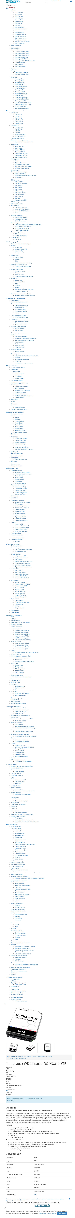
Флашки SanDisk (20, 593)
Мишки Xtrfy (18, 481)
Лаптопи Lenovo (19, 27)
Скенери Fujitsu (19, 752)
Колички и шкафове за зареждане (21, 244)
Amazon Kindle (19, 257)
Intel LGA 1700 (19, 127)
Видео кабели (15, 989)
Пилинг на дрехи (20, 891)
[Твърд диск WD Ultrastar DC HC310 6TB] (39, 1024)
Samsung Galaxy (20, 282)
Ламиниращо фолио (21, 812)
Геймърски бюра (16, 533)
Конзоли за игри (16, 349)
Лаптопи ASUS (19, 21)
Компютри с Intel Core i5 (22, 53)
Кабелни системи (16, 654)
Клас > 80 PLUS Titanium (22, 211)
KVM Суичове (15, 979)
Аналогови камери (20, 695)
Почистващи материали (18, 804)
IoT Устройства (15, 620)
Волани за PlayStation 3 (22, 526)
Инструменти (15, 797)
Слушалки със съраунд (22, 508)
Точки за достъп (16, 641)
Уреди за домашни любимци (19, 876)
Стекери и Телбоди (17, 775)
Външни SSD (15, 568)
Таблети (13, 245)
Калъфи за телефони (21, 291)
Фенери (17, 900)
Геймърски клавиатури (21, 447)
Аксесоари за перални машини (20, 943)
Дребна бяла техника (17, 882)
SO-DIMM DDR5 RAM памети (23, 166)
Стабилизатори (15, 785)
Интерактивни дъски (17, 789)
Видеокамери (15, 300)
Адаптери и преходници (18, 983)
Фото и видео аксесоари (22, 359)
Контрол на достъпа (17, 768)
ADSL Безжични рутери (22, 638)
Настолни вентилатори (18, 864)
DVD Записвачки (20, 234)
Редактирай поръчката (12, 1201)
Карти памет (15, 599)
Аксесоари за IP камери (22, 693)
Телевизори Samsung (21, 305)
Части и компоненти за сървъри (24, 690)
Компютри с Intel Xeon (21, 57)
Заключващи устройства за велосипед (26, 964)
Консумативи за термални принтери (25, 736)
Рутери (13, 650)
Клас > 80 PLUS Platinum (22, 209)
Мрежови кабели (16, 999)
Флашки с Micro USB (21, 586)
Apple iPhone (18, 280)
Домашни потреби (16, 930)
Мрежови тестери (16, 679)
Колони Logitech (19, 378)
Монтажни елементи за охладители (25, 175)
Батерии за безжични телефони (24, 820)
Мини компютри (16, 45)
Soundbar (14, 404)
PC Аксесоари (15, 237)
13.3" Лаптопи (19, 12)
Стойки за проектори (21, 325)
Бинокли (17, 916)
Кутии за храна (19, 932)
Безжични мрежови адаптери (23, 677)
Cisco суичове (19, 665)
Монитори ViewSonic (21, 86)
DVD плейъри (19, 330)
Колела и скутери (20, 907)
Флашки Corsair (19, 589)
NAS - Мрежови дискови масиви (20, 622)
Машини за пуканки (20, 848)
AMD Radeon (18, 148)
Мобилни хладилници (17, 862)
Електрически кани (20, 839)
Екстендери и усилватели (18, 991)
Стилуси (17, 273)
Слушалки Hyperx (20, 515)
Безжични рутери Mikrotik (22, 634)
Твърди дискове (16, 554)
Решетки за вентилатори (22, 228)
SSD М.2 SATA (19, 185)
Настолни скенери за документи (24, 747)
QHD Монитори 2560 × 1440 (23, 104)
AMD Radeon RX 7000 (21, 155)
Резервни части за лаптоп (22, 42)
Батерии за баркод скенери (23, 794)
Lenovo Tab (18, 247)
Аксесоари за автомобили (19, 955)
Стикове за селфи (20, 271)
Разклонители (15, 770)
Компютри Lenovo (20, 66)
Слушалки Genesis (20, 517)
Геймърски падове (20, 483)
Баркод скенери (16, 792)
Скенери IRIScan (20, 754)
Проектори (14, 319)
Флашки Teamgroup (21, 597)
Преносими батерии (21, 952)
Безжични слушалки (21, 506)
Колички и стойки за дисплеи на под (25, 338)
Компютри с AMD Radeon (22, 59)
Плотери (13, 738)
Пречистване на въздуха (22, 894)
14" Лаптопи (18, 14)
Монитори (14, 77)
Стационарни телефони (18, 816)
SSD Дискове (15, 180)
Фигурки (17, 541)
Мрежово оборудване (17, 1056)
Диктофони (14, 369)
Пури (16, 926)
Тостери (17, 857)
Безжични (17, 419)
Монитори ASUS (20, 82)
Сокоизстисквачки (20, 853)
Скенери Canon (19, 751)
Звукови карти (15, 170)
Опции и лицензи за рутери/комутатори (26, 652)
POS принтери (19, 724)
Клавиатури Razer (20, 494)
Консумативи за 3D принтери (23, 761)
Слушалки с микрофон (21, 386)
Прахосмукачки (19, 893)
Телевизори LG (19, 307)
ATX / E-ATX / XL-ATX (21, 217)
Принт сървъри (15, 680)
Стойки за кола (19, 275)
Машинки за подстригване (22, 889)
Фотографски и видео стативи (24, 363)
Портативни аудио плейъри (19, 383)
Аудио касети (15, 610)
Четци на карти (19, 608)
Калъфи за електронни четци (23, 263)
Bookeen (17, 259)
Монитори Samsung (21, 93)
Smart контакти (19, 771)
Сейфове (14, 973)
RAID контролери (20, 686)
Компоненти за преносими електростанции (28, 872)
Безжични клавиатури (21, 446)
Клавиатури (14, 437)
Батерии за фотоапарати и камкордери (26, 356)
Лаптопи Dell (18, 23)
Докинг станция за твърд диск (23, 561)
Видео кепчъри (15, 464)
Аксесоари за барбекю (18, 909)
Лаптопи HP (18, 25)
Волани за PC (19, 524)
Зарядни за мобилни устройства (20, 294)
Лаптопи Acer (19, 20)
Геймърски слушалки (21, 394)
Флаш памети (15, 580)
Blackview (17, 285)
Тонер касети (19, 713)
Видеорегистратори (21, 957)
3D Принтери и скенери (18, 760)
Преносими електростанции (19, 870)
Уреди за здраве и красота (19, 880)
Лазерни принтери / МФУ (18, 708)
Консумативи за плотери (22, 741)
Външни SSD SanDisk (21, 576)
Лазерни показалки (16, 456)
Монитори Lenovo (20, 88)
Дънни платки (15, 125)
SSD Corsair (18, 189)
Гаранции (14, 69)
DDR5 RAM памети (20, 163)
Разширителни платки (17, 138)
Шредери (14, 806)
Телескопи (18, 920)
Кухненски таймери (20, 846)
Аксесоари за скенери (21, 756)
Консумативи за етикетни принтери (25, 728)
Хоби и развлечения (17, 903)
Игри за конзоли (19, 351)
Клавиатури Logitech (21, 438)
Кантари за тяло (16, 826)
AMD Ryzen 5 (19, 120)
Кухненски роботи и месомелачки (25, 844)
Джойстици (14, 498)
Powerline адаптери (17, 698)
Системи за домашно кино (19, 333)
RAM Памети (15, 159)
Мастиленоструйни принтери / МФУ (21, 719)
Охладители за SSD (21, 200)
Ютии (16, 902)
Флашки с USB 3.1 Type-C (22, 584)
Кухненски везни (20, 842)
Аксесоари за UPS (20, 780)
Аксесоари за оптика (21, 914)
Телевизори (14, 304)
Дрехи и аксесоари (16, 539)
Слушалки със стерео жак (22, 502)
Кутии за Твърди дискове (22, 563)
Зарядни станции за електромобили (22, 766)
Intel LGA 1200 (19, 129)
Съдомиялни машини (21, 855)
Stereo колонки (19, 373)
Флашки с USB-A (20, 582)
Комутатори (14, 663)
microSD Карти (19, 604)
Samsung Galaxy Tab (21, 249)
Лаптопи (13, 11)
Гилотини (14, 808)
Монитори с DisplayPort (22, 99)
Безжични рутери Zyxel (21, 632)
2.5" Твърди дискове (17, 204)
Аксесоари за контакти (18, 941)
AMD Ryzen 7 (19, 122)
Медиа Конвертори (16, 626)
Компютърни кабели (17, 997)
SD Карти (17, 606)
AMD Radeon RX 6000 (21, 153)
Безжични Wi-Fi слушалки (22, 390)
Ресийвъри (18, 959)
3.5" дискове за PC (20, 556)
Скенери (13, 743)
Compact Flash (19, 600)
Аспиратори (18, 830)
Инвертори (18, 783)
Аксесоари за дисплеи (21, 317)
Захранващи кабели (17, 993)
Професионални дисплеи (18, 315)
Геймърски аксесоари (17, 538)
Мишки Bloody (19, 423)
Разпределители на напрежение (24, 661)
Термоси (17, 937)
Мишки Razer (19, 425)
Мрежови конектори (21, 1001)
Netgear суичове (20, 669)
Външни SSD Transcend (22, 578)
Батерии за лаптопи (21, 31)
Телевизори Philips (20, 309)
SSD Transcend (19, 194)
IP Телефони (18, 818)
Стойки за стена (19, 346)
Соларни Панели (16, 773)
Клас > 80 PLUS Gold (21, 207)
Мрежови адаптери (17, 675)
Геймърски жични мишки (22, 472)
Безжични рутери (16, 629)
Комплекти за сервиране (18, 911)
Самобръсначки (19, 896)
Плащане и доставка (12, 1199)
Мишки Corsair (19, 427)
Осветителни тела (16, 923)
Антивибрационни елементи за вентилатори (28, 224)
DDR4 (16, 161)
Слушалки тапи (19, 397)
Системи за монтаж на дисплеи (24, 340)
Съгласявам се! (62, 1213)
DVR (12, 617)
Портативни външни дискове (23, 567)
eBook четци (14, 255)
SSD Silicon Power (20, 193)
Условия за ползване (30, 1199)
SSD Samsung (19, 191)
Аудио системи (15, 371)
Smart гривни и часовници (19, 264)
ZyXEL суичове (19, 672)
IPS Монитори (19, 95)
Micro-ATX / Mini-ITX (21, 219)
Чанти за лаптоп (20, 43)
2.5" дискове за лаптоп (21, 558)
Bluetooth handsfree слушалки (24, 396)
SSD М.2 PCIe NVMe (21, 183)
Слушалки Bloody (20, 511)
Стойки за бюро (19, 342)
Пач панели (18, 660)
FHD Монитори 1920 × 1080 (23, 102)
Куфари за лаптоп (20, 36)
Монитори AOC (19, 81)
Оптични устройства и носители (20, 548)
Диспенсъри (18, 837)
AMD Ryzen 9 (19, 123)
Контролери (14, 496)
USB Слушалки (19, 388)
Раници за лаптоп (20, 40)
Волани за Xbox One (21, 529)
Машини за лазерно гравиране (20, 715)
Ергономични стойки (21, 336)
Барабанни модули (20, 711)
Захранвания (15, 205)
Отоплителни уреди (17, 866)
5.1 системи (18, 376)
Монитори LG (19, 90)
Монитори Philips (20, 92)
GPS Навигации (19, 961)
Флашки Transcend (20, 595)
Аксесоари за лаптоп (21, 29)
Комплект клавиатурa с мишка (24, 449)
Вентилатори (15, 223)
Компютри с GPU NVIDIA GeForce (25, 61)
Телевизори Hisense (21, 311)
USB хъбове (14, 451)
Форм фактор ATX (20, 134)
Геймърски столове (17, 535)
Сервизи (21, 1199)
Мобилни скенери (20, 745)
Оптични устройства (17, 232)
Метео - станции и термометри (20, 967)
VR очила (14, 461)
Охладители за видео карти (19, 140)
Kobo (16, 261)
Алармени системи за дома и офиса (22, 814)
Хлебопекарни (19, 859)
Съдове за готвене (20, 935)
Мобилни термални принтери (20, 734)
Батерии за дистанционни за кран (25, 946)
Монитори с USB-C (20, 101)
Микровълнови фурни (21, 850)
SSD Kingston (19, 196)
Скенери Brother (20, 749)
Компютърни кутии (16, 215)
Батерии (13, 944)
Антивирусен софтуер (21, 72)
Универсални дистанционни (19, 302)
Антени (17, 313)
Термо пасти (18, 177)
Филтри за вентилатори (22, 230)
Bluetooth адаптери (17, 453)
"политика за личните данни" (47, 1213)
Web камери (14, 457)
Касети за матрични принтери (24, 731)
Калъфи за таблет (20, 253)
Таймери (13, 928)
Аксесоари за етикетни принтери (24, 726)
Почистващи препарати (18, 969)
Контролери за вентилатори (23, 226)
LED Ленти (18, 239)
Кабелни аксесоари (17, 994)
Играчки (13, 974)
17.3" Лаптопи (19, 18)
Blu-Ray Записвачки (21, 235)
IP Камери (14, 691)
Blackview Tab (19, 251)
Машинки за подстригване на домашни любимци (29, 878)
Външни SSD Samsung (21, 574)
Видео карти (14, 144)
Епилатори (18, 887)
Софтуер (13, 71)
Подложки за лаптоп (21, 38)
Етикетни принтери (16, 722)
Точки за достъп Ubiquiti (22, 643)
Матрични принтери (17, 730)
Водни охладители (20, 173)
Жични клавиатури (20, 444)
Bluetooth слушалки (20, 392)
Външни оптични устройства (23, 549)
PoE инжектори (15, 701)
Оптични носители (20, 551)
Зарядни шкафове (16, 624)
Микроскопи (18, 918)
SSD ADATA (18, 187)
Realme (17, 287)
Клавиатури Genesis (21, 492)
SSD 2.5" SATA (19, 182)
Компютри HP (19, 64)
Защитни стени (15, 682)
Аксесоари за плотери (21, 740)
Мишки (13, 416)
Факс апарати (15, 717)
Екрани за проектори (21, 323)
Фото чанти (18, 361)
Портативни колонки (17, 380)
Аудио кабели (15, 986)
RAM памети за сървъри (22, 164)
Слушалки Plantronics (21, 520)
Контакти (22, 1201)
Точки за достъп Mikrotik (22, 647)
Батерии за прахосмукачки (23, 954)
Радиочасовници (20, 407)
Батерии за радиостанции (22, 948)
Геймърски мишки (20, 430)
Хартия (13, 758)
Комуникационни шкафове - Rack (21, 656)
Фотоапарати (15, 354)
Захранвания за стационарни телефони (27, 822)
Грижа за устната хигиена (22, 885)
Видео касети (15, 612)
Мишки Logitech (19, 421)
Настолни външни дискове (23, 565)
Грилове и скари (20, 835)
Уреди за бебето (20, 898)
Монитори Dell (19, 84)
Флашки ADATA (19, 588)
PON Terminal (15, 700)
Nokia (16, 284)
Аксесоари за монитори (22, 108)
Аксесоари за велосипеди (19, 963)
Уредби (13, 401)
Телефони (14, 278)
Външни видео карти (21, 157)
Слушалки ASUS (20, 509)
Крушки (17, 924)
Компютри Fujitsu (20, 62)
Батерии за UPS (19, 781)
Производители (41, 1199)
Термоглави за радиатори (19, 971)
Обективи (17, 357)
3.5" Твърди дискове (17, 202)
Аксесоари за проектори (22, 321)
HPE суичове (18, 667)
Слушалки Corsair (20, 513)
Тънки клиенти (15, 48)
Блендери (18, 832)
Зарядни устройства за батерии (24, 950)
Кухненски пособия (20, 933)
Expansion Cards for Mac (22, 602)
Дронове (17, 905)
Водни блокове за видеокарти (23, 142)
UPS (12, 778)
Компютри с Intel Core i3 (22, 52)
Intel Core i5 (18, 114)
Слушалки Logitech (20, 518)
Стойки (13, 335)
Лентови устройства (17, 546)
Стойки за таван (19, 347)
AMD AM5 (18, 133)
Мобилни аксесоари (17, 269)
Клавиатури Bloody (20, 440)
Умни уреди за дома (17, 874)
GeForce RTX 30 (20, 152)
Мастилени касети (20, 720)
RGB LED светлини (20, 221)
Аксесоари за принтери (22, 710)
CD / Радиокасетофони (18, 367)
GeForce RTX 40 (20, 150)
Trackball (13, 434)
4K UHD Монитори (20, 106)
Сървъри (13, 684)
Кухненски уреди (16, 828)
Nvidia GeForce (19, 146)
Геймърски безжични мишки (23, 474)
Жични (17, 417)
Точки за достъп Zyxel (21, 649)
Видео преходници (20, 984)
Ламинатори (14, 811)
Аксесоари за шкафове (22, 658)
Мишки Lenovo (19, 428)
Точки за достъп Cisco (21, 645)
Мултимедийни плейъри (18, 326)
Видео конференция (21, 459)
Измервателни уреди (21, 801)
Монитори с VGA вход (21, 97)
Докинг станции (19, 32)
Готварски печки (19, 833)
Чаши (16, 939)
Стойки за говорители (21, 344)
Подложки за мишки (21, 432)
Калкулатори (15, 802)
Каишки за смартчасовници (23, 266)
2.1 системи (18, 375)
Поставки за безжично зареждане (25, 295)
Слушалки (14, 385)
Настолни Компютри (17, 50)
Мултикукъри (18, 852)
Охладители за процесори (19, 172)
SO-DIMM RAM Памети (22, 168)
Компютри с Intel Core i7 (22, 55)
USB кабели (14, 981)
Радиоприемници (16, 406)
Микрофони (14, 399)
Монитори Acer (19, 79)
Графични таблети (16, 466)
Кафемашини (19, 841)
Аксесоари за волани (21, 531)
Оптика (13, 913)
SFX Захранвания (20, 213)
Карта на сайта (51, 1199)
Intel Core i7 (18, 116)
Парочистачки (15, 868)
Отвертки (17, 799)
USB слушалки (19, 504)
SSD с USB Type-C (20, 572)
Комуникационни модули (18, 703)
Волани (13, 522)
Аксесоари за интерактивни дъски (25, 791)
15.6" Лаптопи (19, 16)
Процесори (14, 112)
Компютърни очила (17, 414)
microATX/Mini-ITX (20, 136)
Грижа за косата (19, 883)
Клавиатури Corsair (20, 442)
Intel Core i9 (18, 118)
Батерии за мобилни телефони (24, 289)
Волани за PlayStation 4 (22, 528)
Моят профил (60, 1199)
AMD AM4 (18, 131)
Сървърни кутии (19, 688)
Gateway (13, 619)
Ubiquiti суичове (19, 670)
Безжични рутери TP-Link (22, 636)
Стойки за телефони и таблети (24, 276)
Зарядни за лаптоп (20, 34)
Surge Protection (16, 787)
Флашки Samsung (20, 591)
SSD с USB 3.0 (19, 570)
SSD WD (17, 198)
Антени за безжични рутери (23, 639)
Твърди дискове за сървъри (17, 1058)
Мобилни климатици (17, 861)
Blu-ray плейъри (19, 328)
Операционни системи (21, 74)
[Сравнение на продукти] (71, 1)
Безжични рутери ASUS (22, 630)
